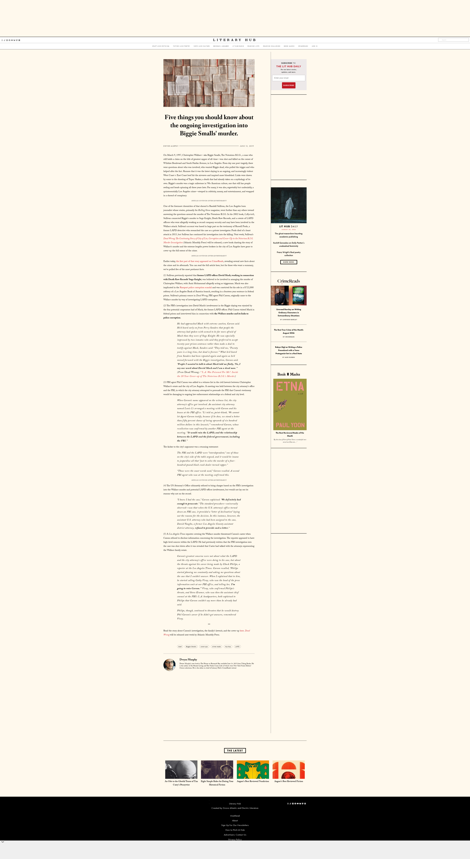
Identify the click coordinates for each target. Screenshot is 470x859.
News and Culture (202, 46)
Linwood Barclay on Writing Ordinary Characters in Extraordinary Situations (288, 312)
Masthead (235, 815)
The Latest (235, 750)
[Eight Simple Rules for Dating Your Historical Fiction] (217, 776)
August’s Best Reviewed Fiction (288, 782)
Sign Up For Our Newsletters (235, 825)
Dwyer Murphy (170, 146)
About (235, 820)
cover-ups (204, 646)
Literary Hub (235, 40)
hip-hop (228, 646)
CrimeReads (303, 46)
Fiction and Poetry (181, 46)
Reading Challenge (271, 46)
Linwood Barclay (290, 320)
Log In (315, 46)
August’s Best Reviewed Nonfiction (253, 782)
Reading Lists (253, 46)
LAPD (237, 646)
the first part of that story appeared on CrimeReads (199, 262)
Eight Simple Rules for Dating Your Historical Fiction (217, 783)
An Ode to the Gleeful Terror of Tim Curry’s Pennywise (181, 783)
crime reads (216, 646)
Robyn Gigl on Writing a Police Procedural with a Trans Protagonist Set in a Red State (288, 350)
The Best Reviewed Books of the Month (290, 434)
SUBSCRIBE (288, 85)
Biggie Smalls (191, 646)
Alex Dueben (290, 357)
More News (288, 262)
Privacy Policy (235, 839)
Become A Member (221, 46)
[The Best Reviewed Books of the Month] (290, 404)
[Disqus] (209, 702)
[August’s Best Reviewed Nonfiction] (253, 776)
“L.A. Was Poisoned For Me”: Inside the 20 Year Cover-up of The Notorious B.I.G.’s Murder (207, 374)
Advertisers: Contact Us (235, 834)
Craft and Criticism (161, 46)
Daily (288, 226)
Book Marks (289, 46)
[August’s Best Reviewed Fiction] (289, 776)
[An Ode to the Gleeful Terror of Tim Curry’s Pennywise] (181, 776)
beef (180, 646)
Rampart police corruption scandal (196, 288)
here (242, 631)
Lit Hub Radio (238, 46)
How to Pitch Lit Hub (235, 830)
